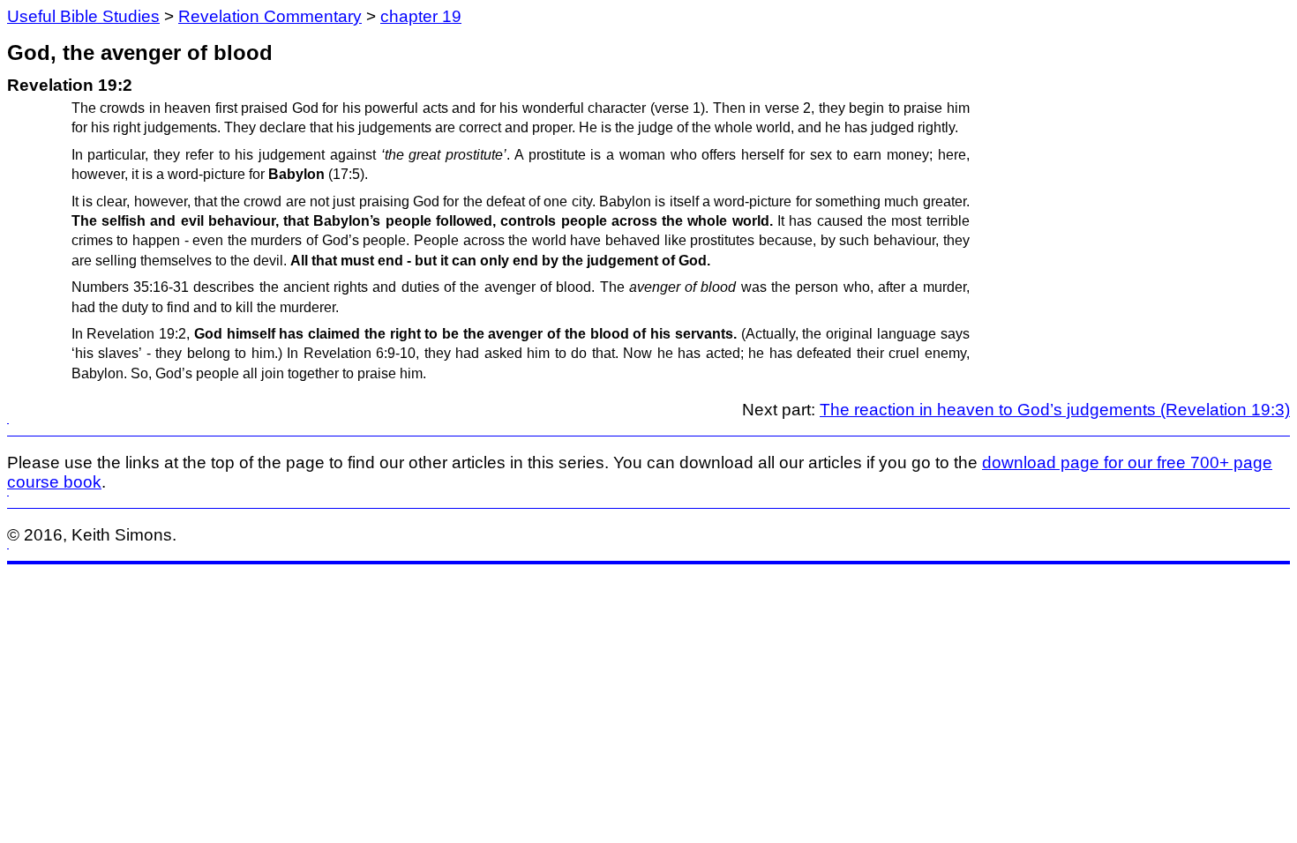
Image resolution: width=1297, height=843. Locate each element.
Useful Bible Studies (83, 16)
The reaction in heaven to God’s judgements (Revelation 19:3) (1055, 409)
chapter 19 (420, 16)
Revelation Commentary (270, 16)
